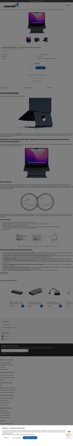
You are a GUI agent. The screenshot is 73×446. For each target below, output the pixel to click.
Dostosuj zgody (17, 437)
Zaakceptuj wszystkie (30, 437)
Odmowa (6, 437)
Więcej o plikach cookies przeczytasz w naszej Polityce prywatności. (18, 434)
